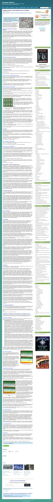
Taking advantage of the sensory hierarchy (42, 192)
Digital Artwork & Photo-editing (40, 149)
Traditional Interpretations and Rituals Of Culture (42, 203)
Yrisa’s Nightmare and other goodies (41, 239)
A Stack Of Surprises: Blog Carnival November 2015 (43, 208)
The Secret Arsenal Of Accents (40, 233)
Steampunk (38, 165)
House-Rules (17, 12)
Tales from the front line (8, 12)
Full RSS (24, 501)
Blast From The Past (39, 135)
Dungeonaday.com (38, 320)
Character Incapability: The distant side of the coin (43, 256)
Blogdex (37, 287)
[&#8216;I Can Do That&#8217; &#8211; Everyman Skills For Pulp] (18, 467)
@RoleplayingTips (42, 30)
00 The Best (38, 288)
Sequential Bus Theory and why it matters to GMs (42, 223)
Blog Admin (37, 93)
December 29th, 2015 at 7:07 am (8, 495)
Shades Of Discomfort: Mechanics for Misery (42, 84)
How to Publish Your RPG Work (40, 321)
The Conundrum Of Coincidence (40, 230)
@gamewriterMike (42, 29)
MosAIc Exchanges (39, 141)
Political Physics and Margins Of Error (41, 77)
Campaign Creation (38, 94)
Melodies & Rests (38, 140)
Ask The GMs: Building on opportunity (41, 247)
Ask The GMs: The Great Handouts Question (42, 212)
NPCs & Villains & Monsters (39, 133)
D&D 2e (37, 101)
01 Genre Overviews (39, 289)
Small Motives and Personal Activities (41, 269)
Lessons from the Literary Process (40, 219)
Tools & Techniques (38, 174)
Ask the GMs (37, 286)
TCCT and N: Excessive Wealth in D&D (41, 271)
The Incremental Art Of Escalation (40, 275)
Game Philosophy (38, 110)
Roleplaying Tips (38, 326)
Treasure (20, 488)
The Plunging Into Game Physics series (41, 202)
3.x (10, 489)
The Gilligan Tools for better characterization (42, 274)
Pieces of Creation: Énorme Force (40, 265)
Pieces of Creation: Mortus (39, 222)
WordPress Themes (28, 500)
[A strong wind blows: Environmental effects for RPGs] (7, 467)
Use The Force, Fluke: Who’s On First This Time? (42, 279)
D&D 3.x (28, 13)
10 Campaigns (38, 300)
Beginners (37, 92)
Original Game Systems (39, 113)
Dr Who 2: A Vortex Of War (40, 121)
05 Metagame (38, 294)
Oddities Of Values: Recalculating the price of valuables (16, 10)
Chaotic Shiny (38, 319)
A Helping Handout (38, 184)
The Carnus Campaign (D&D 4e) (41, 116)
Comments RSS (28, 501)
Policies (37, 310)
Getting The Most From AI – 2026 (40, 76)
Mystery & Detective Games (40, 159)
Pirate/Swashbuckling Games (40, 160)
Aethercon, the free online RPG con (41, 334)
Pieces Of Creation (39, 142)
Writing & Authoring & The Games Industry (41, 180)
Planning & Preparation (6, 13)
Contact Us (37, 311)
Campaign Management (39, 95)
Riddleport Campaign (39, 115)
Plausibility (22, 488)
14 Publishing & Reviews (39, 304)
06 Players (37, 295)
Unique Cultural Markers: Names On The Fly (42, 85)
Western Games (38, 167)
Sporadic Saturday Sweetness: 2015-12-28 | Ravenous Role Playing (14, 494)
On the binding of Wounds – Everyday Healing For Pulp (27, 472)
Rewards (29, 12)
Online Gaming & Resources (40, 144)
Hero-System (31, 488)
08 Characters (38, 297)
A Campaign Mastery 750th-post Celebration (42, 207)
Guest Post (37, 111)
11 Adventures (38, 301)
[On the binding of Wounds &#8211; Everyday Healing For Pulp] (28, 467)
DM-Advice (6, 488)
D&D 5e (37, 104)
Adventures (37, 89)
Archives (37, 285)
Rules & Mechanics (38, 168)
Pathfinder (15, 488)
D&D (17, 488)
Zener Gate (38, 130)
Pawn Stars (23, 193)
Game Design (38, 169)
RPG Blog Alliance (38, 327)
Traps (36, 175)
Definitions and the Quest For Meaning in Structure (43, 261)
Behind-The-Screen (5, 489)
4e (9, 489)
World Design (26, 12)
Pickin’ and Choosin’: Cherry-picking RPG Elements (43, 264)
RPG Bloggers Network (39, 328)
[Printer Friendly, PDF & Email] (6, 446)
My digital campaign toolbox (39, 322)
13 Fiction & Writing (39, 303)
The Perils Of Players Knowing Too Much (41, 276)
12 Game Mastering (39, 302)
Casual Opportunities (39, 136)
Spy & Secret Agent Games (40, 164)
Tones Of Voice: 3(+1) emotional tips (41, 83)
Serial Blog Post (38, 170)
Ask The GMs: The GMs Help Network (41, 211)
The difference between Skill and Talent (41, 78)
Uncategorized (38, 176)
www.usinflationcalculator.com (15, 54)
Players (37, 150)
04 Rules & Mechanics (39, 293)
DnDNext (13, 12)
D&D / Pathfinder (21, 12)
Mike (23, 13)
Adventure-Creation (11, 488)
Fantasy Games (38, 157)
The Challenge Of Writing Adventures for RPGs (42, 229)
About (36, 309)
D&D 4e (25, 13)
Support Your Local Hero (39, 270)
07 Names (37, 296)
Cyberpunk (38, 156)
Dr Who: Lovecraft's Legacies (40, 122)
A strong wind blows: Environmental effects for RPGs (7, 472)
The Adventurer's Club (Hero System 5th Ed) (16, 13)
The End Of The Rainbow (39, 173)
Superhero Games (39, 166)
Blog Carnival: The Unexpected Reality (41, 213)
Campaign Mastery (8, 2)
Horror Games (38, 158)
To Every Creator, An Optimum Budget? (41, 234)
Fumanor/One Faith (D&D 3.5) (40, 123)
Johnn (36, 114)
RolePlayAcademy (38, 325)
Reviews (37, 151)
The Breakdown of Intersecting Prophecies (42, 228)
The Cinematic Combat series (40, 199)
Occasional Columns (38, 134)
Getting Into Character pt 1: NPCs (40, 214)
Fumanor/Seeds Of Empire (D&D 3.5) (41, 124)
